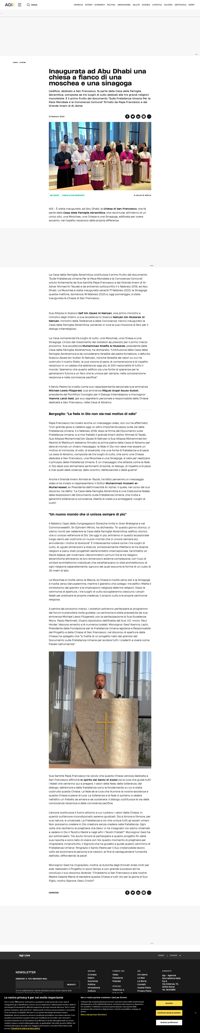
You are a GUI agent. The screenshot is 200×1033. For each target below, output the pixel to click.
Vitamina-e (118, 990)
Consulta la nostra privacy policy (25, 1028)
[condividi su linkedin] (138, 116)
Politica (111, 5)
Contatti (141, 984)
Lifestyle (157, 5)
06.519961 (171, 989)
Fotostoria (118, 978)
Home (15, 62)
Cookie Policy (144, 987)
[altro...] (149, 116)
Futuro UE (118, 993)
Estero (89, 5)
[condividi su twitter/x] (133, 116)
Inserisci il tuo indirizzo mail (31, 979)
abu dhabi (54, 195)
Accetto (169, 1003)
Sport (192, 5)
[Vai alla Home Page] (9, 4)
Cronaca (78, 5)
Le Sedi (141, 978)
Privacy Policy (144, 991)
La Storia (141, 981)
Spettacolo (180, 5)
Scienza (146, 5)
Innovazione (124, 5)
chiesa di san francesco (73, 195)
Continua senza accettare (169, 1013)
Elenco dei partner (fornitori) (94, 1014)
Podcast (117, 981)
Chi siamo (142, 974)
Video (115, 974)
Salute (136, 5)
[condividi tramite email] (143, 116)
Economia (100, 5)
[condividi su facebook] (127, 116)
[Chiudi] (196, 1013)
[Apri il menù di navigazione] (19, 4)
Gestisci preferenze (169, 1022)
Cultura (168, 5)
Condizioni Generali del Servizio (29, 993)
